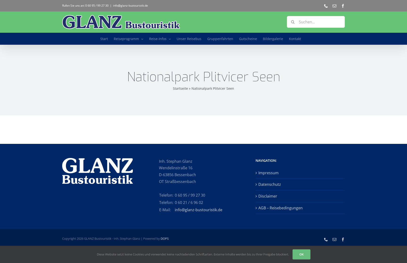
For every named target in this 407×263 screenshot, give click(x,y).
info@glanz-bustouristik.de (130, 6)
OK (301, 254)
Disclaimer (267, 196)
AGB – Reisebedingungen (280, 207)
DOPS (165, 238)
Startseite (180, 88)
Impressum (268, 172)
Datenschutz (269, 184)
